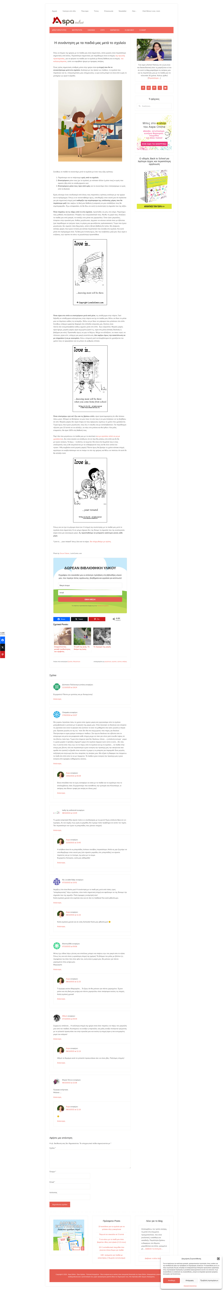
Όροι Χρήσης (81, 1274)
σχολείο (114, 661)
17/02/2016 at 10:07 (69, 715)
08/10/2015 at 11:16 (73, 915)
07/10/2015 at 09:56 (69, 946)
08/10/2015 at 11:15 (73, 982)
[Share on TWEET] (2, 647)
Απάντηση (57, 699)
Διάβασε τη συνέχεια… (154, 1249)
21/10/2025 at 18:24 (69, 687)
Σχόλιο (52, 1148)
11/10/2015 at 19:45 (73, 843)
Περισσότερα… (154, 78)
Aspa (68, 773)
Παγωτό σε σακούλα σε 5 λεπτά (111, 1234)
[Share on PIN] (2, 654)
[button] (218, 1259)
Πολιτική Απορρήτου (190, 1286)
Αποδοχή (171, 1280)
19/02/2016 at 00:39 (73, 776)
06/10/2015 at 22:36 (69, 1083)
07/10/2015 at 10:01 (69, 882)
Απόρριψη (189, 1280)
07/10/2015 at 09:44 (69, 1019)
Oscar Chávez (64, 553)
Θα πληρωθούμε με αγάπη (100, 542)
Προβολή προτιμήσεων (209, 1280)
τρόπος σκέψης (122, 661)
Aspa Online (111, 20)
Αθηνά (64, 1016)
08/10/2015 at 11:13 (73, 1051)
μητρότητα (108, 661)
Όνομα (52, 1172)
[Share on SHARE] (2, 640)
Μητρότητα (76, 661)
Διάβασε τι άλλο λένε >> (154, 1258)
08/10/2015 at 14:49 (69, 813)
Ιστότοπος (53, 1192)
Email (52, 1182)
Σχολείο (70, 661)
